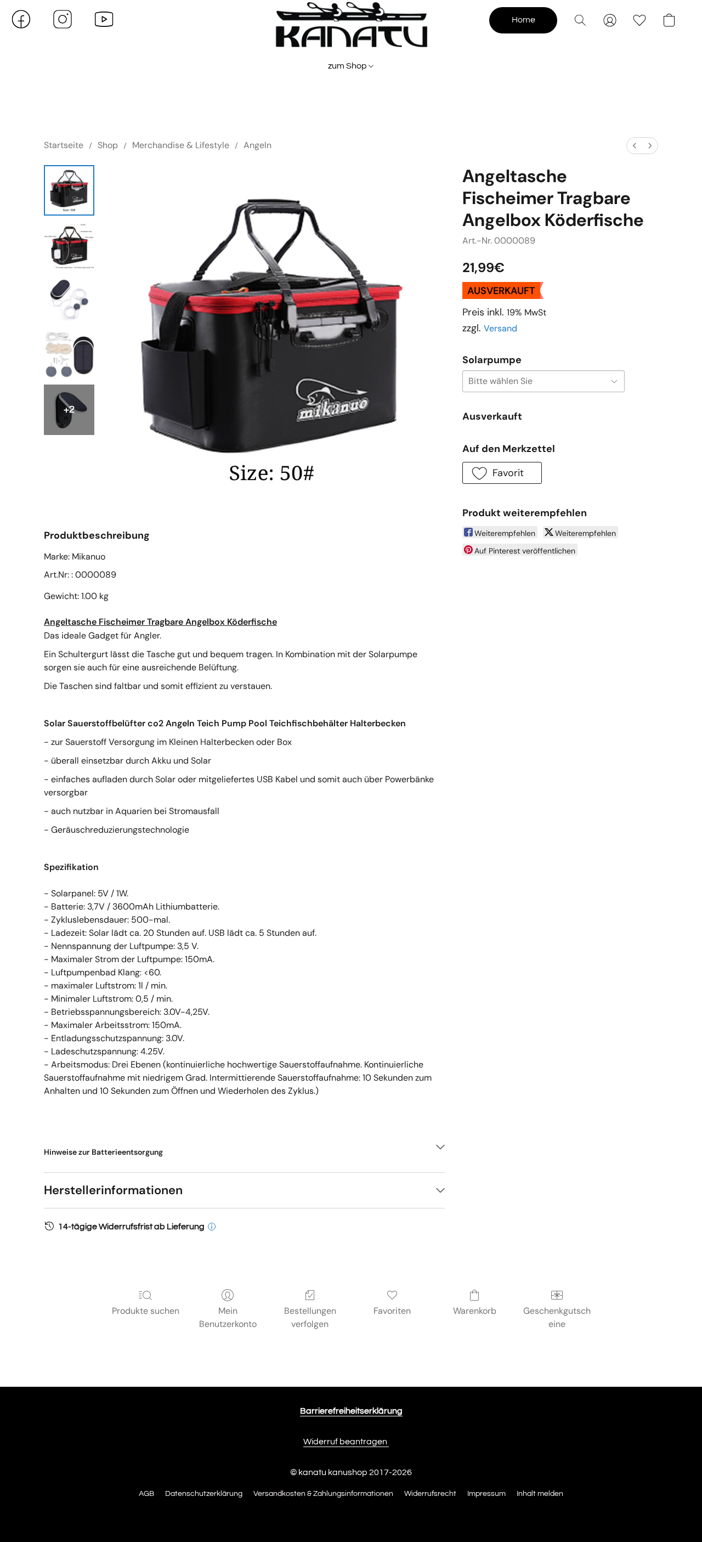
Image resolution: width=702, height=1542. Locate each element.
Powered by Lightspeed (351, 1513)
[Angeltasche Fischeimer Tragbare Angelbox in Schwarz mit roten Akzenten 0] (69, 190)
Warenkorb (474, 1311)
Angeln (257, 145)
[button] (351, 30)
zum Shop (348, 65)
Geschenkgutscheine (557, 1317)
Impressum (486, 1494)
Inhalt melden (540, 1494)
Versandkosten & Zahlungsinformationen (323, 1494)
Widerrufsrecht (430, 1494)
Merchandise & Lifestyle (180, 145)
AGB (146, 1494)
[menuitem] (634, 146)
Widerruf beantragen (346, 1441)
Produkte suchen (145, 1311)
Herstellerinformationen (113, 1190)
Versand (500, 328)
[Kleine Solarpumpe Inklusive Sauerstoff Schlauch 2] (69, 300)
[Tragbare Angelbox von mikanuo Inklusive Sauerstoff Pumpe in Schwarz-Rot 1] (69, 245)
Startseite (63, 145)
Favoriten (392, 1311)
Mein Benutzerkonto (228, 1317)
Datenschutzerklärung (203, 1494)
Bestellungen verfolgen (310, 1317)
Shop (108, 145)
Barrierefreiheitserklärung (351, 1411)
